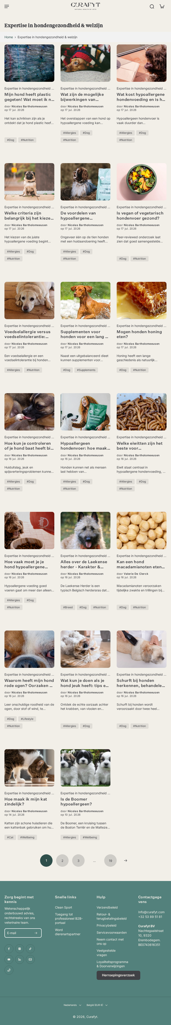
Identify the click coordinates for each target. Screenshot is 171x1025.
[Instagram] (19, 948)
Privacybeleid (106, 925)
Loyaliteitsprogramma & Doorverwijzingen (111, 964)
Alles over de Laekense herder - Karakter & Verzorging (84, 565)
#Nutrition (27, 140)
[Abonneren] (36, 933)
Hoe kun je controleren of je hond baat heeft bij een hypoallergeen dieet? (28, 446)
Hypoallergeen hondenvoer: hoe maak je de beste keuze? (84, 446)
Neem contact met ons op (110, 941)
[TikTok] (30, 948)
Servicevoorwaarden (111, 932)
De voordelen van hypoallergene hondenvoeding (78, 216)
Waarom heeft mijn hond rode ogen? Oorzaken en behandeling (29, 683)
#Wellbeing (27, 837)
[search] (152, 6)
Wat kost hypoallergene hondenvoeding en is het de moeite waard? (141, 97)
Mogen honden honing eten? (139, 334)
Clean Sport (63, 907)
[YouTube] (8, 959)
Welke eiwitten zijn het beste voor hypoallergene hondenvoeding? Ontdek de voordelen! (140, 446)
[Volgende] (125, 860)
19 (110, 861)
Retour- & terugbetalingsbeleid (111, 916)
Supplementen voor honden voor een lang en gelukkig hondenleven (85, 335)
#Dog (10, 140)
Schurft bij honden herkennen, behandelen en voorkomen (140, 683)
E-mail (11, 933)
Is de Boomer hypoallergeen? (76, 802)
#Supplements (86, 370)
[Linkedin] (19, 959)
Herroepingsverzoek (118, 975)
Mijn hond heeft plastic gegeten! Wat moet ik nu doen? (29, 97)
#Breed (68, 607)
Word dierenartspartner (67, 932)
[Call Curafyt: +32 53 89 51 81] (8, 970)
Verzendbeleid (107, 907)
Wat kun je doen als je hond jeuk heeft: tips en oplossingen (84, 683)
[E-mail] (30, 959)
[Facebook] (8, 948)
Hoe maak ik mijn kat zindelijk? (25, 802)
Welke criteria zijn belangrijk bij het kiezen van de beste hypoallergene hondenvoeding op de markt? (28, 216)
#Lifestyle (27, 719)
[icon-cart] (162, 6)
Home (8, 37)
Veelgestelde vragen (106, 953)
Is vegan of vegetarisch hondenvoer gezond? (140, 215)
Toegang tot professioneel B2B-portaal (69, 918)
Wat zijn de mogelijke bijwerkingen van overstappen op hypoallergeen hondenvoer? (82, 97)
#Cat (10, 837)
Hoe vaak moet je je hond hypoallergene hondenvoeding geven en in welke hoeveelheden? (26, 565)
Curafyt (91, 1017)
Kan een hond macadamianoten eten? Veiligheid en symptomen (140, 565)
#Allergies (69, 132)
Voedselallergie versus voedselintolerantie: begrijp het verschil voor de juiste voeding (29, 335)
